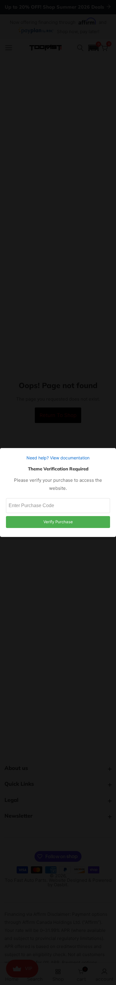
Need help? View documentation (58, 457)
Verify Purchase (58, 521)
